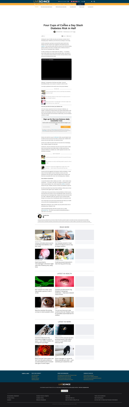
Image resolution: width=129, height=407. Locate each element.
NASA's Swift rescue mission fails (61, 6)
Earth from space (35, 376)
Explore (74, 4)
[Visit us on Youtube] (73, 1)
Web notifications (99, 397)
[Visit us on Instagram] (71, 1)
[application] (56, 69)
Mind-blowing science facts (88, 379)
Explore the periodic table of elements (64, 378)
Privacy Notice (44, 130)
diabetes (43, 46)
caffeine (63, 184)
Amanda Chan (59, 31)
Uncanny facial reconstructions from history (65, 379)
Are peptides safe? (73, 6)
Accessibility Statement (13, 395)
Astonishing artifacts (35, 379)
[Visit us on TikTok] (76, 1)
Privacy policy (10, 397)
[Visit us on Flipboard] (75, 1)
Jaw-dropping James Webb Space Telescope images (67, 375)
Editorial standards (41, 399)
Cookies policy (40, 397)
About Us (68, 395)
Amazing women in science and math (64, 376)
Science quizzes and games (89, 375)
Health (49, 4)
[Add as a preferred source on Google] (64, 391)
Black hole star (82, 6)
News (74, 31)
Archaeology (44, 4)
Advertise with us (70, 397)
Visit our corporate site (84, 387)
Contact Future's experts (42, 395)
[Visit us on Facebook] (68, 1)
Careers (9, 399)
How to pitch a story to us (72, 399)
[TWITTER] (44, 217)
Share (44, 36)
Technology (69, 4)
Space (64, 4)
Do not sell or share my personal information (106, 399)
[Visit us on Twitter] (69, 1)
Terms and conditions (100, 395)
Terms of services (54, 129)
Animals (38, 4)
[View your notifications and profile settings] (92, 2)
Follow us (64, 36)
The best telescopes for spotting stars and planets (92, 378)
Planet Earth (59, 4)
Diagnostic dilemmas (35, 378)
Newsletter (69, 36)
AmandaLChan (45, 210)
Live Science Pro (90, 6)
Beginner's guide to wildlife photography (91, 376)
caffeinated (56, 137)
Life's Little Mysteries (35, 375)
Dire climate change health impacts (46, 6)
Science (53, 4)
